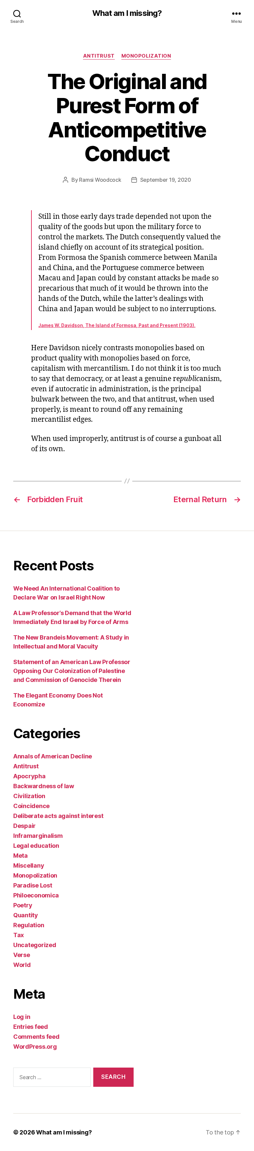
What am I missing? (126, 13)
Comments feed (36, 1036)
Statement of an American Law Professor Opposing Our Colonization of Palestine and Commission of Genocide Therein (71, 670)
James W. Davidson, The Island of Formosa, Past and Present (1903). (116, 325)
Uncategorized (34, 944)
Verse (21, 954)
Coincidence (31, 805)
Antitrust (99, 56)
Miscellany (28, 865)
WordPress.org (35, 1046)
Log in (21, 1016)
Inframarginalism (38, 835)
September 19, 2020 (165, 179)
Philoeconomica (36, 895)
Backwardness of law (43, 786)
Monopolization (146, 56)
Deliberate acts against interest (58, 815)
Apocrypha (29, 776)
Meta (20, 855)
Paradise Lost (32, 885)
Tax (18, 935)
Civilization (29, 795)
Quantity (25, 915)
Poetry (22, 905)
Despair (24, 825)
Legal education (36, 845)
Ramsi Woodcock (100, 179)
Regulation (28, 925)
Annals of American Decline (52, 756)
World (22, 964)
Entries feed (30, 1026)
